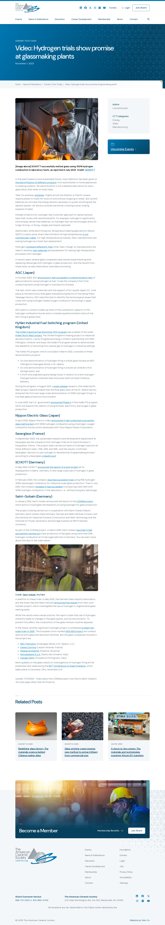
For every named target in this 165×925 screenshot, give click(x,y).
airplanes (39, 195)
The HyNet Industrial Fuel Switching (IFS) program (41, 332)
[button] (148, 19)
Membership (104, 19)
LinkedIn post (49, 456)
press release (61, 386)
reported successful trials (60, 479)
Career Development (81, 19)
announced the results (65, 602)
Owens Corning (28, 647)
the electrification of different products (35, 182)
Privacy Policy (126, 872)
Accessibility (126, 877)
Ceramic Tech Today (53, 84)
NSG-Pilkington (28, 643)
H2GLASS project (74, 631)
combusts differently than (39, 246)
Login (127, 7)
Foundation (125, 850)
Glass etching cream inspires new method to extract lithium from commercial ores (81, 752)
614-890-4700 (40, 900)
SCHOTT (90, 169)
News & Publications (38, 19)
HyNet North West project (28, 335)
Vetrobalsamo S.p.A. (30, 654)
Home (18, 84)
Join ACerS (141, 7)
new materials (40, 250)
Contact (134, 19)
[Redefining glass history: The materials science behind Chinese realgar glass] (36, 726)
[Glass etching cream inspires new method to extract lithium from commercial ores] (82, 726)
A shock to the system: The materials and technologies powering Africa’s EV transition (127, 752)
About (120, 19)
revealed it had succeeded (49, 486)
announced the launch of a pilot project (58, 467)
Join (122, 866)
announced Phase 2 (61, 402)
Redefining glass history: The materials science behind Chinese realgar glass (33, 752)
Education (60, 19)
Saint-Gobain (29, 594)
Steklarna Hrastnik (29, 650)
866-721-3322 (22, 900)
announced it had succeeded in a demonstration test (65, 277)
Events (18, 19)
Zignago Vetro (27, 657)
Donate (112, 7)
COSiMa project (85, 501)
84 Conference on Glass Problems (67, 666)
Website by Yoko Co (140, 920)
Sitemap (124, 883)
